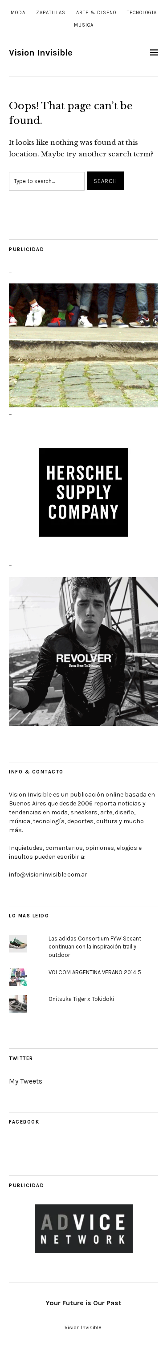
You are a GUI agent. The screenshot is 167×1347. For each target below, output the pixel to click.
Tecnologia (142, 13)
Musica (84, 25)
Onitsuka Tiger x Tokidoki (81, 999)
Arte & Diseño (96, 13)
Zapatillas (50, 13)
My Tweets (25, 1081)
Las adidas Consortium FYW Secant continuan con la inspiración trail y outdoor (95, 947)
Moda (18, 13)
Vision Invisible (41, 53)
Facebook (24, 1122)
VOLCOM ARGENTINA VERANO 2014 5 (95, 972)
